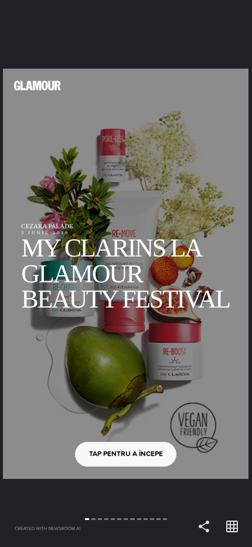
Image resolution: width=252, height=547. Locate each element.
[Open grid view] (232, 527)
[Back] (63, 273)
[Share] (204, 527)
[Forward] (189, 273)
